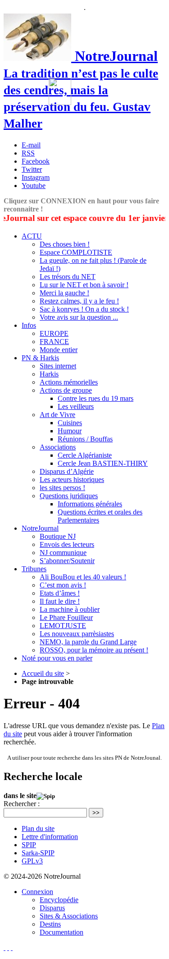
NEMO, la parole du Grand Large (88, 642)
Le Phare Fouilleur (66, 617)
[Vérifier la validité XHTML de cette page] (4, 947)
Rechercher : (22, 804)
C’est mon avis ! (63, 585)
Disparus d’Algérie (67, 471)
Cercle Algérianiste (85, 455)
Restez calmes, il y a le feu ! (79, 301)
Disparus (52, 908)
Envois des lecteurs (67, 544)
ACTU (32, 236)
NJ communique (63, 552)
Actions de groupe (66, 390)
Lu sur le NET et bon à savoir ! (84, 285)
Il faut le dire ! (60, 601)
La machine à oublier (70, 609)
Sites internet (58, 366)
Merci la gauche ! (64, 293)
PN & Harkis (40, 358)
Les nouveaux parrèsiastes (77, 634)
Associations (58, 447)
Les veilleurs (76, 406)
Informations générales (90, 504)
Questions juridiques (69, 496)
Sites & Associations (69, 916)
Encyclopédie (59, 900)
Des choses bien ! (65, 244)
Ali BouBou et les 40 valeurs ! (83, 577)
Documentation (61, 932)
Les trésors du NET (68, 276)
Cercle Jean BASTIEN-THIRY (103, 463)
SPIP (29, 845)
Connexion (37, 891)
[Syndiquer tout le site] (8, 947)
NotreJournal (40, 528)
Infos (29, 325)
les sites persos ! (62, 487)
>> (96, 812)
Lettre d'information (50, 836)
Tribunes (34, 569)
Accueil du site (43, 673)
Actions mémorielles (69, 382)
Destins (50, 924)
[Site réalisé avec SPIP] (12, 947)
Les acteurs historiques (72, 479)
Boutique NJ (58, 536)
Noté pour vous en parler (57, 658)
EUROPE (54, 333)
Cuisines (70, 423)
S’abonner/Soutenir (67, 560)
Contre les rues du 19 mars (95, 398)
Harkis (49, 374)
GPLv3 (32, 861)
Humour (70, 431)
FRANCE (54, 341)
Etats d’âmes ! (60, 593)
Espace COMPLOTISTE (76, 252)
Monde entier (59, 349)
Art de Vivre (57, 414)
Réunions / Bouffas (85, 439)
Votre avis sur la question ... (79, 317)
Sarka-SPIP (38, 853)
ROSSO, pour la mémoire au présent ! (94, 650)
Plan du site (38, 828)
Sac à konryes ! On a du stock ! (84, 309)
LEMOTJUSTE (63, 625)
